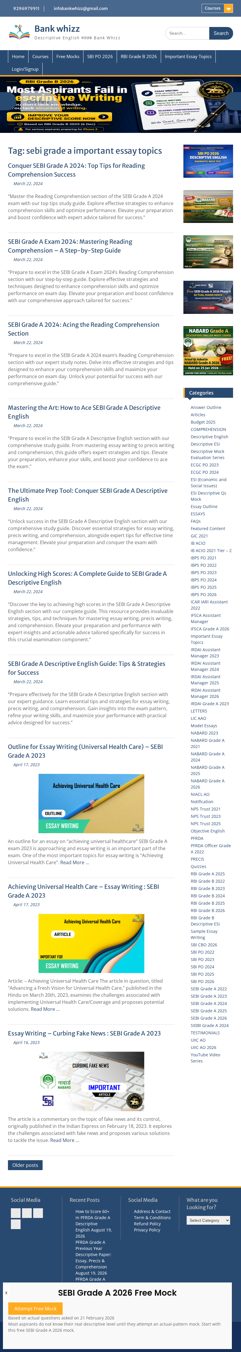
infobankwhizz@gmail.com (81, 8)
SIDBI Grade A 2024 (210, 1025)
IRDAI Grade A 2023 (210, 703)
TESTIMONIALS (205, 1032)
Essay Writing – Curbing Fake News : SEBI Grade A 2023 (84, 1033)
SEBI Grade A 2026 (209, 1018)
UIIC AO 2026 (203, 1047)
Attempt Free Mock (35, 1308)
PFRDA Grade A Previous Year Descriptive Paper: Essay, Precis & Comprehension (93, 1254)
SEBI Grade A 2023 (209, 996)
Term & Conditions (152, 1217)
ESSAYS (198, 514)
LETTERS (199, 711)
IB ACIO (198, 543)
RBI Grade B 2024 (208, 895)
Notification (202, 801)
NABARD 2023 (204, 733)
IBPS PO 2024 (204, 580)
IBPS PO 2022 (204, 565)
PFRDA (197, 838)
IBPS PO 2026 (204, 594)
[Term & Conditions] (27, 1213)
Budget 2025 (203, 422)
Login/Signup (25, 69)
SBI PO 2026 (100, 56)
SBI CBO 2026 (204, 944)
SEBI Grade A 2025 (209, 1010)
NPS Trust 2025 (206, 823)
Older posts (25, 1165)
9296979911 (26, 8)
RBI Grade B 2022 (208, 881)
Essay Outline (204, 506)
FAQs (196, 521)
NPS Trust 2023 (206, 816)
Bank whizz (57, 28)
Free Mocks (67, 56)
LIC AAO (198, 718)
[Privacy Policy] (16, 1224)
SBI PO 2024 (202, 966)
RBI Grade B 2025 (208, 903)
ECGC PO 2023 (205, 465)
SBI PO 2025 (202, 974)
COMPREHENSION (208, 429)
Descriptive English (209, 436)
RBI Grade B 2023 (208, 888)
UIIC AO (198, 1040)
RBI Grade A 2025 (208, 873)
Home (18, 56)
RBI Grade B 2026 (139, 56)
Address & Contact (152, 1211)
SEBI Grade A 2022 (209, 988)
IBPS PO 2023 (204, 572)
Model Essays (204, 725)
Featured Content (208, 528)
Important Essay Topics (188, 56)
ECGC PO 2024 (205, 472)
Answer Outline (206, 407)
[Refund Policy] (38, 1213)
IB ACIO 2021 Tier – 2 (211, 550)
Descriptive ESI (205, 444)
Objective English (208, 831)
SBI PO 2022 (202, 952)
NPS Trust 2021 (206, 809)
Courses (213, 8)
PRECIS (197, 859)
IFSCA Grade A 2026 (210, 629)
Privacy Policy (147, 1230)
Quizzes (198, 866)
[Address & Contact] (16, 1213)
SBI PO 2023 (202, 959)
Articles (198, 414)
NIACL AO (200, 794)
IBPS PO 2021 (204, 558)
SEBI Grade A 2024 (209, 1003)
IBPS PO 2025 (204, 587)
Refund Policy (147, 1223)
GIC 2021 (199, 536)
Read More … (74, 862)
